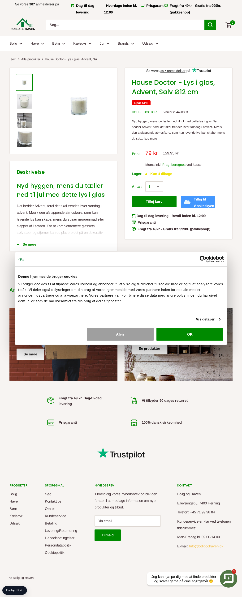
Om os (50, 509)
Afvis (120, 334)
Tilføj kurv (154, 202)
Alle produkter (30, 59)
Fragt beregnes (174, 164)
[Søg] (210, 25)
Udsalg (147, 43)
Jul (102, 43)
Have (34, 43)
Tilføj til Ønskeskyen (204, 202)
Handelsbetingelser (59, 538)
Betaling (51, 523)
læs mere (150, 138)
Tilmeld (108, 535)
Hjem (13, 59)
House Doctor (144, 112)
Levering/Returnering (61, 531)
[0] (229, 25)
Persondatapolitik (58, 545)
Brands (123, 43)
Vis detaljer (205, 319)
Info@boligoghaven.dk (206, 546)
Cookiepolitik (55, 552)
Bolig (13, 43)
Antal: (137, 186)
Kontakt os (53, 501)
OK (190, 334)
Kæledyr (79, 43)
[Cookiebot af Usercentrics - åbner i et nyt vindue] (203, 259)
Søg (48, 494)
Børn (56, 43)
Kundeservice (55, 516)
